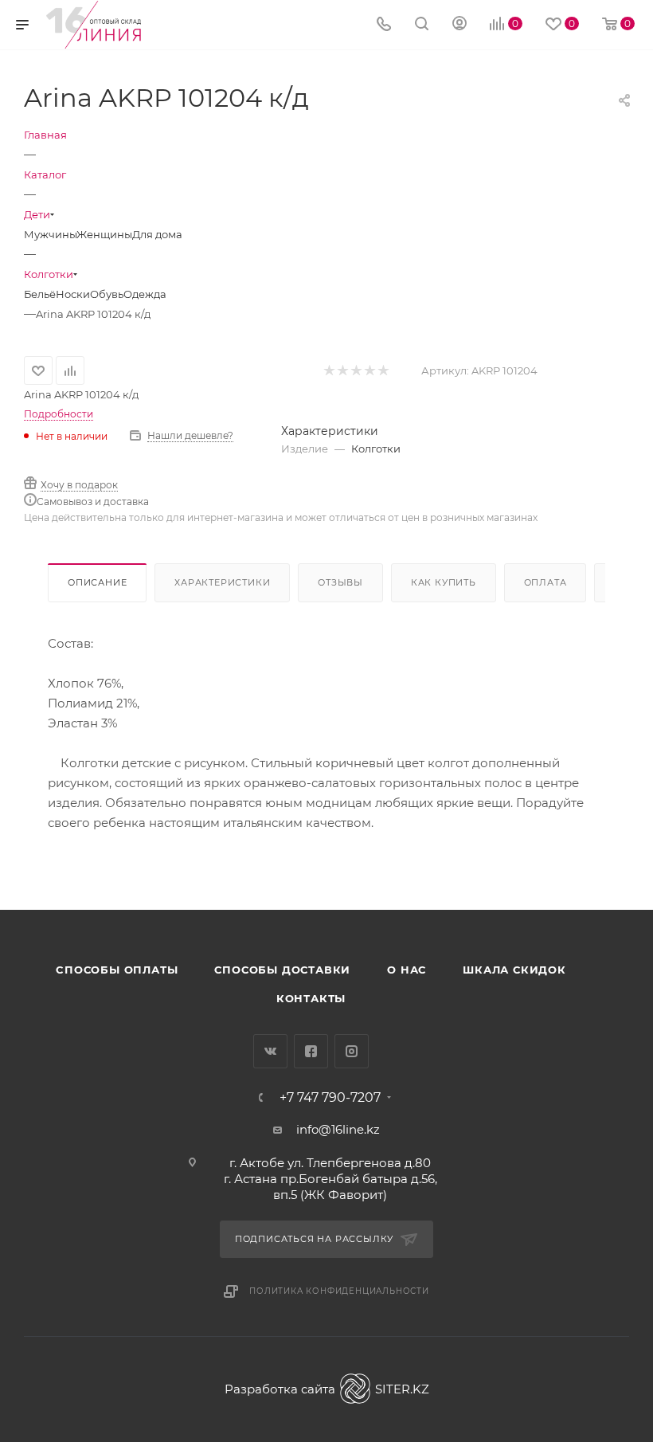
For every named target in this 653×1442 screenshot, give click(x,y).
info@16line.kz (338, 1129)
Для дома (157, 234)
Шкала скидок (514, 969)
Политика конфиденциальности (339, 1291)
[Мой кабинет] (459, 25)
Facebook (311, 1051)
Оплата (545, 582)
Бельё (40, 294)
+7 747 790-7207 (330, 1097)
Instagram (351, 1051)
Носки (73, 294)
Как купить (443, 582)
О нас (406, 969)
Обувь (106, 294)
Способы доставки (282, 969)
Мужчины (50, 234)
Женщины (104, 234)
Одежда (144, 294)
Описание (97, 582)
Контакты (311, 998)
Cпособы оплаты (117, 969)
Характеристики (222, 582)
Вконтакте (270, 1051)
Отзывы (340, 582)
